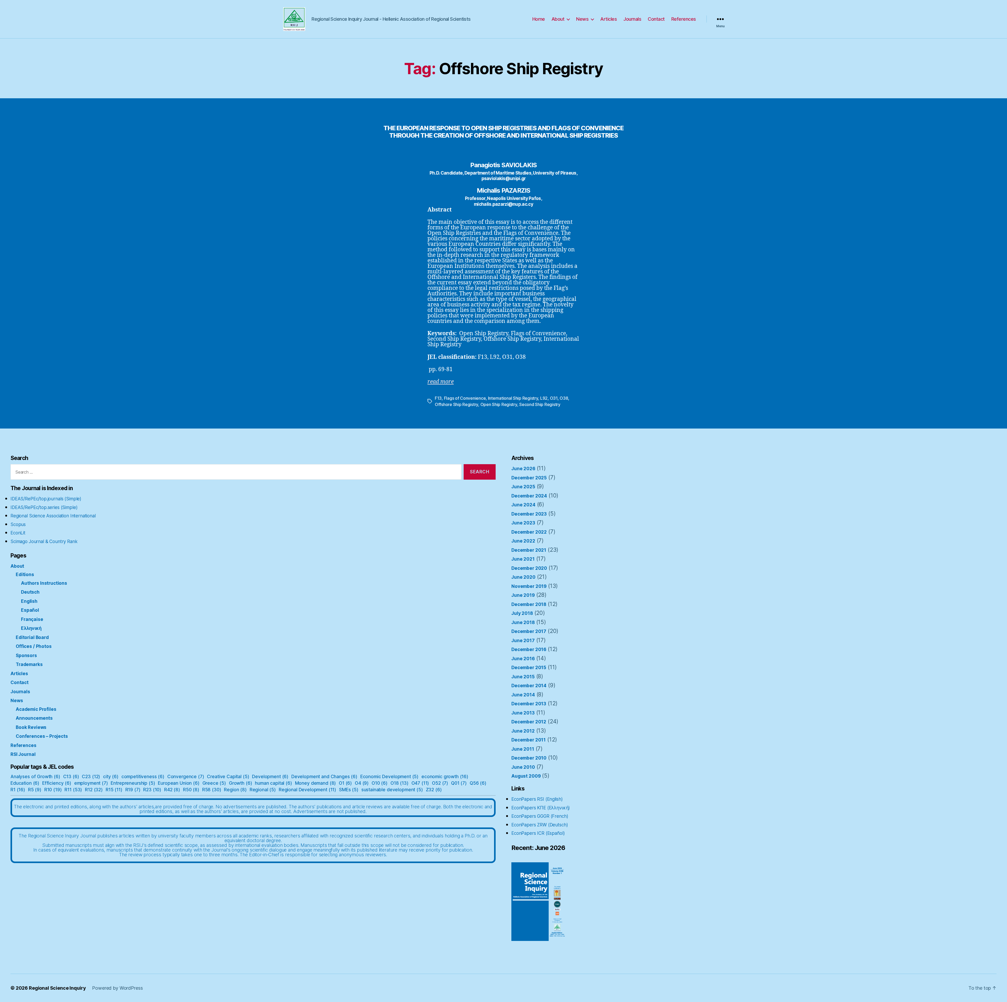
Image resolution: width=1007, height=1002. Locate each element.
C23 (91, 776)
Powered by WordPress (117, 988)
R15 (114, 789)
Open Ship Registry (498, 404)
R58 (211, 789)
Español (30, 610)
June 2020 (523, 577)
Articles (608, 19)
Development (270, 776)
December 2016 (528, 649)
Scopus (18, 524)
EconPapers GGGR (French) (539, 816)
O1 (345, 783)
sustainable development (392, 789)
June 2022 (523, 541)
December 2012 (528, 721)
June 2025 (523, 486)
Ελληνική (31, 628)
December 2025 (529, 477)
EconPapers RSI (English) (537, 799)
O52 (440, 783)
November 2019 (529, 586)
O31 (554, 398)
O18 (399, 783)
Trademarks (29, 664)
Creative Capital (228, 776)
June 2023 (523, 523)
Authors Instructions (44, 583)
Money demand (315, 783)
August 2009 (525, 776)
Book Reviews (31, 727)
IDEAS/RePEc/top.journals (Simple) (45, 498)
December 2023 (529, 514)
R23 (152, 789)
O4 (362, 783)
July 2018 (522, 613)
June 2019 (523, 595)
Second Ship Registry (539, 404)
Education (24, 783)
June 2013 (523, 713)
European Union (178, 783)
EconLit (17, 532)
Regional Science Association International (53, 515)
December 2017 (528, 631)
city (111, 776)
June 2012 (523, 731)
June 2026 (523, 468)
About (558, 19)
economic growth (444, 776)
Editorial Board (32, 637)
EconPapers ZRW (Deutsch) (539, 824)
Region (235, 789)
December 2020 (529, 568)
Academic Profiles (36, 709)
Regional (263, 789)
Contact (656, 19)
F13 (438, 398)
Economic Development (389, 776)
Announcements (34, 718)
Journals (632, 19)
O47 (420, 783)
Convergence (185, 776)
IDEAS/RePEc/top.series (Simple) (43, 507)
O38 (564, 398)
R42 (172, 789)
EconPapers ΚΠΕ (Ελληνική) (540, 807)
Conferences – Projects (42, 736)
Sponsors (26, 655)
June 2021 (523, 559)
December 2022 (529, 532)
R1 (17, 789)
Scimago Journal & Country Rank (44, 541)
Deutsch (30, 592)
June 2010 (523, 767)
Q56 (478, 783)
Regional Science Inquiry (57, 988)
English (29, 601)
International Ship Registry (513, 398)
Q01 (459, 783)
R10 (53, 789)
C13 (71, 776)
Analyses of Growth (35, 776)
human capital (273, 783)
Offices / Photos (34, 646)
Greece (214, 783)
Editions (25, 574)
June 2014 (523, 694)
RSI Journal (22, 754)
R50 (191, 789)
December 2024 (529, 496)
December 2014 (529, 685)
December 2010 (529, 758)
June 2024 (523, 504)
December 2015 (528, 667)
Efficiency (56, 783)
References (683, 19)
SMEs (348, 789)
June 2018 (523, 622)
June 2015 (523, 676)
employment (91, 783)
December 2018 (528, 604)
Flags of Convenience (465, 398)
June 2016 (523, 658)
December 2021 (528, 550)
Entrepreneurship (133, 783)
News (582, 19)
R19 (133, 789)
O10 (380, 783)
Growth (240, 783)
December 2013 (528, 703)
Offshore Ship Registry (456, 404)
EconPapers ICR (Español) (538, 833)
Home (538, 19)
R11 (73, 789)
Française (32, 619)
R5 (34, 789)
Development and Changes (324, 776)
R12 (94, 789)
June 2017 (523, 640)
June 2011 (522, 749)
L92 (544, 398)
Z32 (434, 789)
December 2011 (528, 740)
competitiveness (142, 776)
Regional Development (307, 789)
